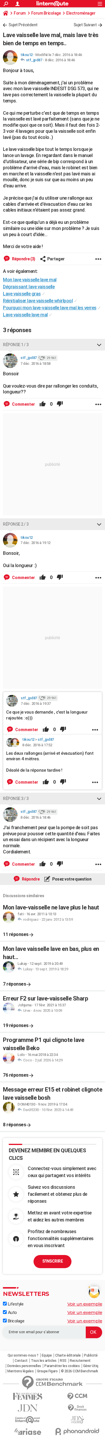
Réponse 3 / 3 (16, 798)
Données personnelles (24, 1366)
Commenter (23, 404)
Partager (56, 259)
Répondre (30, 879)
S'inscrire (52, 1261)
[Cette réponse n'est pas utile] (60, 404)
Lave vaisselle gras (22, 294)
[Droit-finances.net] (77, 1408)
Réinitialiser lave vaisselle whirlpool (38, 301)
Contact (21, 1361)
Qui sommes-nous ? (23, 1355)
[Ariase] (27, 1431)
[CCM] (77, 1396)
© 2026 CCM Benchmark (79, 1371)
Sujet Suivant (85, 24)
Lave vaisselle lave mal (25, 315)
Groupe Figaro (47, 1371)
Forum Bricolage (46, 13)
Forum (20, 13)
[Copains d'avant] (27, 1419)
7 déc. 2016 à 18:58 (35, 363)
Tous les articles (44, 1361)
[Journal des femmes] (27, 1396)
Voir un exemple (84, 1304)
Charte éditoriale (68, 1355)
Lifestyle (15, 1304)
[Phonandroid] (77, 1431)
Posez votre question (72, 879)
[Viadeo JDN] (77, 1419)
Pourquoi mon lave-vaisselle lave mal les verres (50, 308)
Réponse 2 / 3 (16, 524)
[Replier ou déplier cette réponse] (99, 344)
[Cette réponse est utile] (42, 404)
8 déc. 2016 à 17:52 (37, 745)
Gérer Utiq (90, 1366)
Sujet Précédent (23, 24)
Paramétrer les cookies (62, 1366)
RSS (63, 1361)
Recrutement (80, 1361)
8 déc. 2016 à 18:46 (60, 60)
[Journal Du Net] (27, 1408)
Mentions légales (20, 1371)
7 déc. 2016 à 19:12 (35, 543)
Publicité (91, 1355)
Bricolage (15, 1321)
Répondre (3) (23, 259)
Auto (12, 1312)
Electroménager (80, 13)
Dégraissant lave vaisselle (29, 287)
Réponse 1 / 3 (16, 344)
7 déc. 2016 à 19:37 (36, 703)
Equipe (47, 1355)
